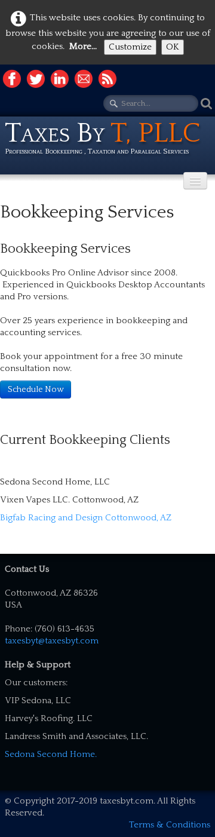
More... (83, 46)
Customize (130, 47)
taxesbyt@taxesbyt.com (52, 641)
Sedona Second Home (50, 754)
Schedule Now (35, 389)
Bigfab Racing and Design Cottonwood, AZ (85, 518)
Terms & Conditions (169, 825)
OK (172, 47)
